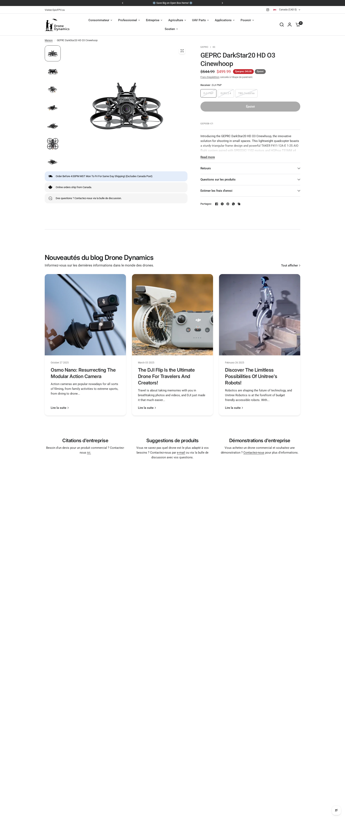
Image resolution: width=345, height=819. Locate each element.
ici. (89, 452)
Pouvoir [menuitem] (246, 20)
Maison (49, 40)
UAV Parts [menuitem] (199, 20)
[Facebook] (216, 204)
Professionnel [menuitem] (127, 20)
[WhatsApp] (233, 204)
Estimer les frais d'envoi (216, 191)
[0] (296, 25)
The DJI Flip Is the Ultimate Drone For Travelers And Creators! (166, 376)
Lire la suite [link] (58, 407)
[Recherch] (282, 25)
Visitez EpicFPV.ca (55, 10)
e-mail (181, 452)
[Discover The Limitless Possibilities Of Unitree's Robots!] (259, 314)
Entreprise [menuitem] (152, 20)
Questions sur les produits (218, 179)
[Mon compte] (289, 25)
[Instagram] (267, 9)
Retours (205, 168)
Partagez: (206, 204)
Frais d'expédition (209, 77)
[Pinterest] (227, 204)
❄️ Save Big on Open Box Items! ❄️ (172, 2)
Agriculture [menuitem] (175, 20)
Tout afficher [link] (289, 265)
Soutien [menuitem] (170, 29)
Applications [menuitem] (223, 20)
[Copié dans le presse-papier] (239, 204)
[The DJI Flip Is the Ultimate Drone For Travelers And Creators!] (172, 314)
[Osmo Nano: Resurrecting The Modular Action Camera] (85, 314)
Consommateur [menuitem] (98, 20)
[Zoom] (182, 51)
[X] (222, 204)
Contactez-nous (253, 452)
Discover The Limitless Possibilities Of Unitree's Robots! (251, 376)
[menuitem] (56, 10)
